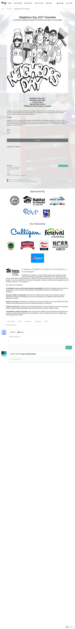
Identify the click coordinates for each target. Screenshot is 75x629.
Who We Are (18, 3)
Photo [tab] (21, 332)
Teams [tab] (19, 321)
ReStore (49, 3)
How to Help (39, 3)
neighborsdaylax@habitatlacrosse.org (20, 180)
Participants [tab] (28, 321)
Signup (61, 3)
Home (9, 3)
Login (70, 3)
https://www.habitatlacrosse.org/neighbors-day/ (22, 181)
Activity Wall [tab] (11, 321)
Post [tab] (13, 332)
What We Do (28, 3)
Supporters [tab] (37, 321)
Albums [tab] (46, 321)
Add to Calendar (64, 165)
